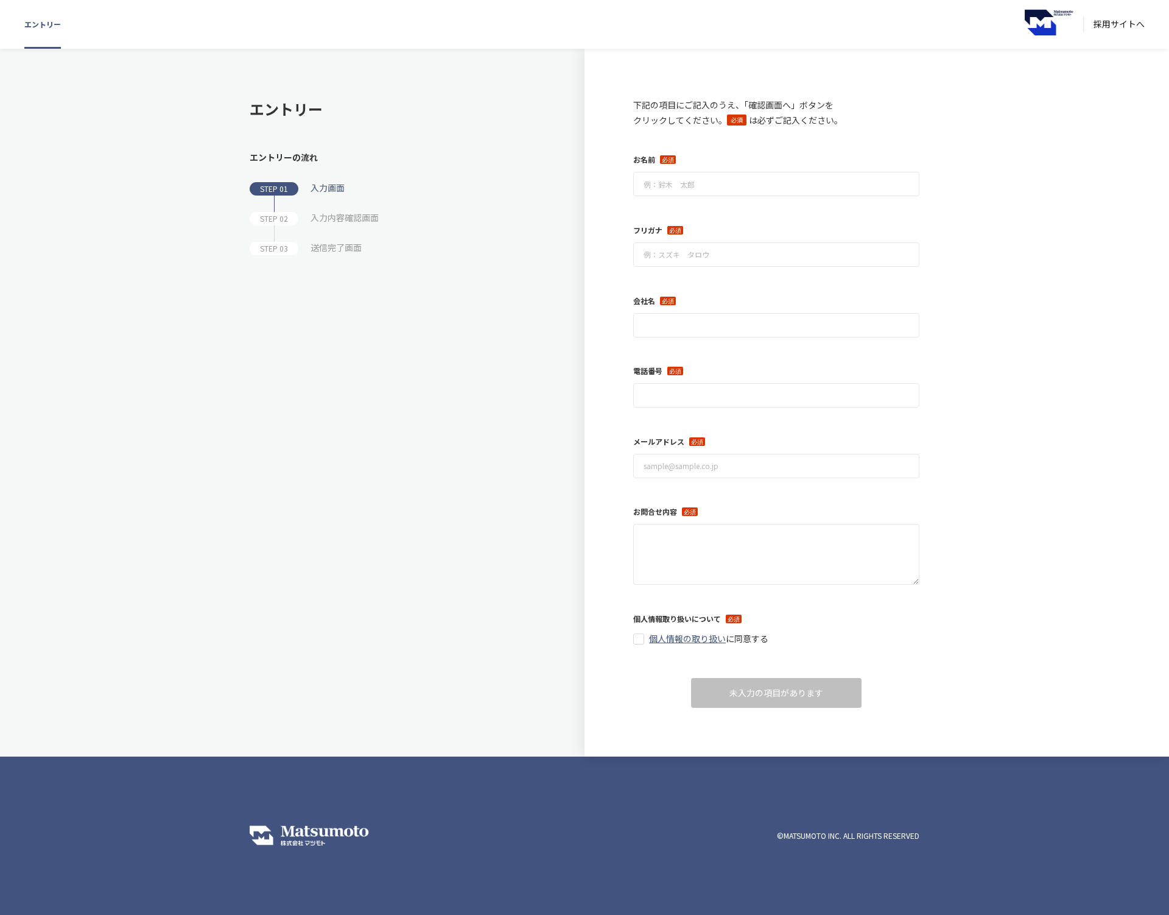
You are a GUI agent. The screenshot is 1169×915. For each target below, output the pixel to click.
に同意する (708, 638)
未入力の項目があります (776, 693)
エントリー (42, 24)
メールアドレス (658, 441)
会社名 (644, 300)
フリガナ (647, 230)
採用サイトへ (1119, 24)
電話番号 (647, 371)
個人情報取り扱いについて (677, 618)
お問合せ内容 (655, 511)
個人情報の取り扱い (687, 638)
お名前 (644, 159)
